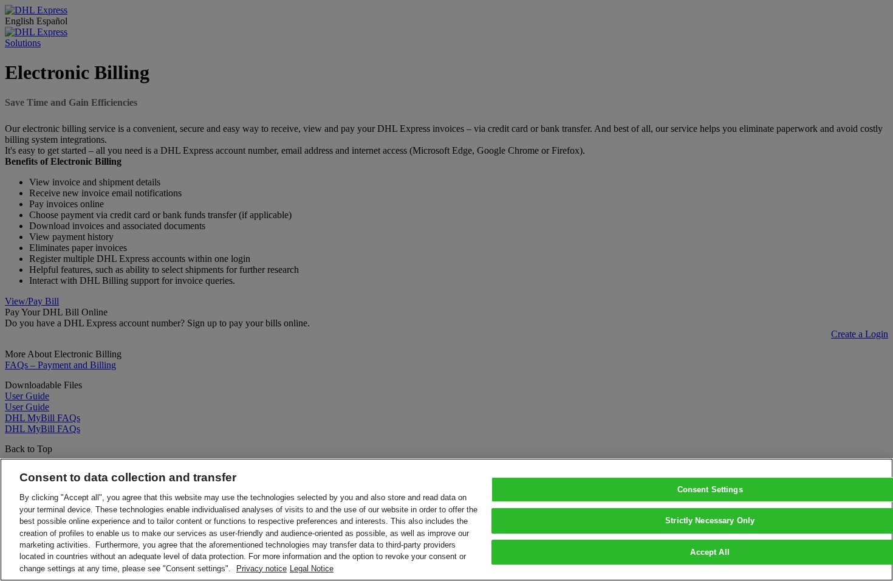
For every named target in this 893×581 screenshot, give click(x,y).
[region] (446, 519)
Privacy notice (261, 568)
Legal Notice (312, 568)
